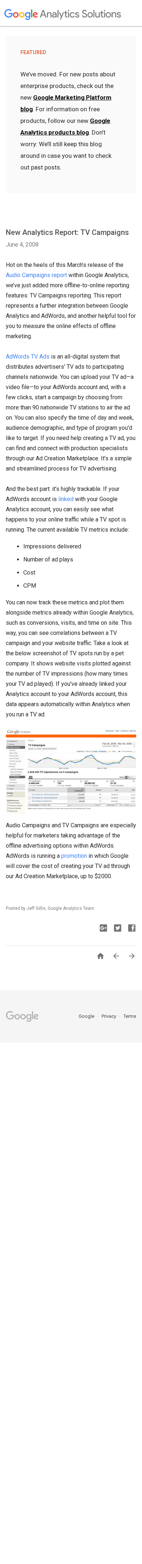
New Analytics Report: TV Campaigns (67, 232)
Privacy (109, 1016)
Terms (129, 1016)
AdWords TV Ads (28, 356)
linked (66, 499)
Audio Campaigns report (36, 275)
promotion (74, 855)
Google (87, 1016)
